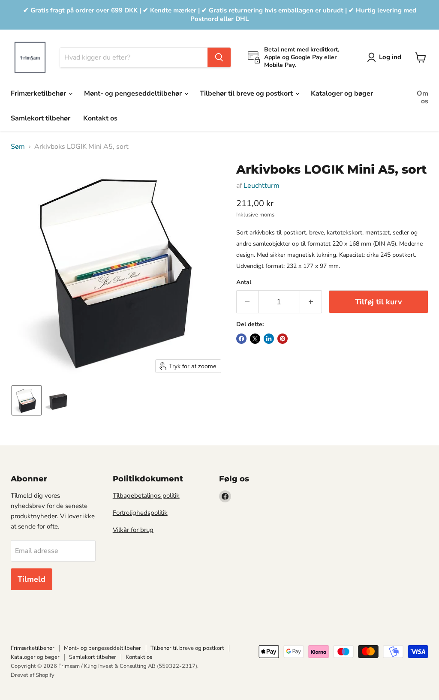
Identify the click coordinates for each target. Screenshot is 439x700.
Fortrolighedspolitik (140, 512)
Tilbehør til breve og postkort (247, 93)
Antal (243, 282)
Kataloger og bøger (342, 93)
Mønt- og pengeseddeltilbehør (133, 93)
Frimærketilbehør (39, 93)
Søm (18, 146)
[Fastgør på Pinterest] (282, 338)
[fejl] (219, 57)
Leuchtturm (262, 185)
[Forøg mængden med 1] (311, 302)
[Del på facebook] (241, 338)
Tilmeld (31, 579)
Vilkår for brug (133, 530)
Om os (422, 97)
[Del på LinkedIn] (269, 338)
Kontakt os (100, 118)
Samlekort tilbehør (40, 118)
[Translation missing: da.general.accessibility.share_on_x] (255, 338)
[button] (386, 57)
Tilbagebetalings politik (146, 495)
